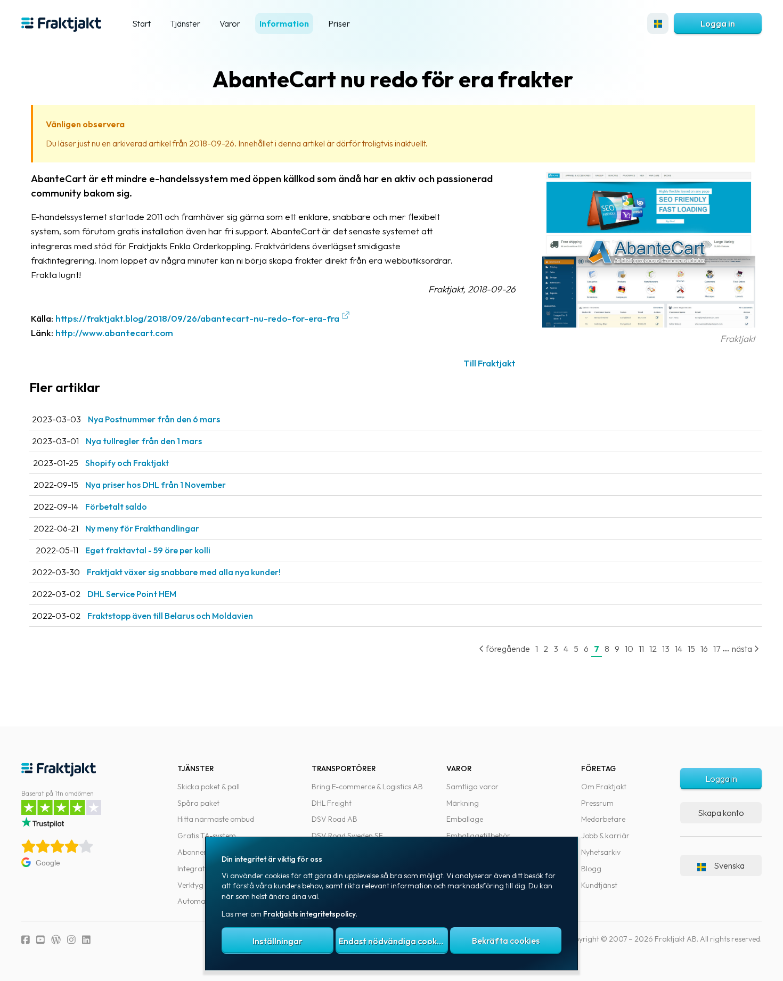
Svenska (729, 865)
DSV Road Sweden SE (347, 835)
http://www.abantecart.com (114, 332)
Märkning (462, 803)
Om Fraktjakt (603, 786)
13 (666, 648)
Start (141, 23)
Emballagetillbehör (478, 835)
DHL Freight (332, 803)
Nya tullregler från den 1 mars (144, 441)
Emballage (464, 819)
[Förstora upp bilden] (648, 324)
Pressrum (597, 803)
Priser (339, 23)
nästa (743, 648)
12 (653, 648)
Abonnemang (200, 852)
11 (641, 648)
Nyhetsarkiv (601, 852)
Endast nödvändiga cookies (393, 941)
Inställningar (277, 941)
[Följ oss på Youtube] (40, 940)
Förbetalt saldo (116, 506)
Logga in (717, 23)
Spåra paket (198, 803)
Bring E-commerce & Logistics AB (367, 786)
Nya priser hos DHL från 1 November (155, 484)
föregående (507, 648)
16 (704, 648)
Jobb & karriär (605, 835)
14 (678, 648)
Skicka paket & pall (208, 786)
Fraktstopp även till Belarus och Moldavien (170, 615)
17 (716, 648)
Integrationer (199, 868)
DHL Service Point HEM (131, 593)
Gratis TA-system (206, 835)
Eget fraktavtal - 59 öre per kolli (147, 550)
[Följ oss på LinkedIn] (86, 940)
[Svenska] (657, 23)
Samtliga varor (472, 786)
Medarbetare (603, 819)
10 (629, 648)
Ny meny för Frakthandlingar (142, 528)
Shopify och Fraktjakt (127, 462)
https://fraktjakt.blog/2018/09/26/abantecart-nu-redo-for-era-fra (197, 318)
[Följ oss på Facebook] (25, 940)
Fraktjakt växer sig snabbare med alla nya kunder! (184, 572)
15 (691, 648)
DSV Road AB (334, 819)
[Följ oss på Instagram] (71, 940)
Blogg (591, 868)
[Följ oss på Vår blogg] (56, 940)
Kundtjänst (599, 885)
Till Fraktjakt (489, 363)
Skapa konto (721, 812)
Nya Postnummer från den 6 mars (154, 419)
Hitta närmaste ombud (215, 819)
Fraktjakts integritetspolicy (309, 914)
